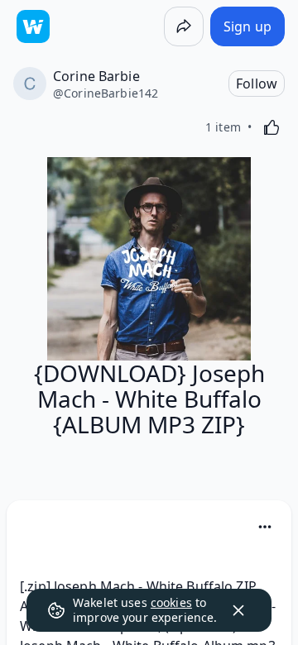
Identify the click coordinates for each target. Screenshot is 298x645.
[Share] (184, 26)
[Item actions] (265, 527)
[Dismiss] (238, 610)
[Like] (271, 127)
